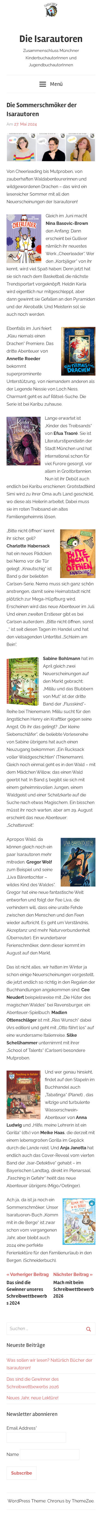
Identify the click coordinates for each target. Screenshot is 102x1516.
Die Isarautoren (51, 39)
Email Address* (22, 1428)
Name (13, 1454)
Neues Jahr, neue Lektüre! (32, 1397)
